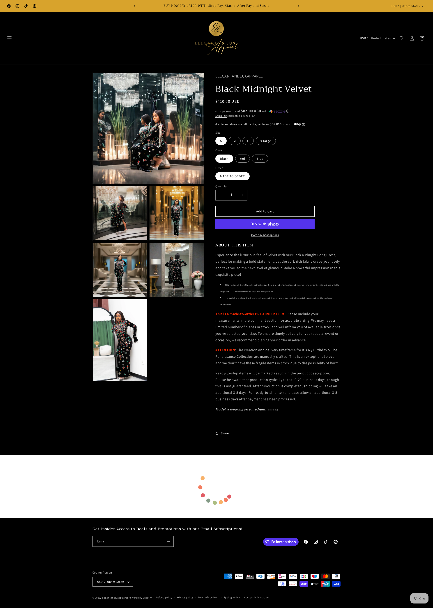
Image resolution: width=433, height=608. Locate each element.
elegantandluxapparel (115, 597)
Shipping (221, 115)
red (242, 159)
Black (224, 159)
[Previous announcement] (134, 6)
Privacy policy (185, 597)
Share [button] (225, 433)
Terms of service (207, 597)
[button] (9, 38)
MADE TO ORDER (232, 176)
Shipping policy (230, 597)
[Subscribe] (168, 541)
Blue (259, 159)
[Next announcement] (299, 6)
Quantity (221, 186)
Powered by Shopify (140, 597)
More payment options (265, 235)
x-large (265, 141)
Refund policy (164, 597)
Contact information (256, 597)
